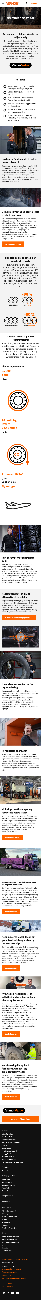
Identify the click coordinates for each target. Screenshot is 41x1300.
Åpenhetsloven (7, 1251)
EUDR (3, 1245)
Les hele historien (12, 837)
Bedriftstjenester (8, 1176)
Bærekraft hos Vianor (9, 1239)
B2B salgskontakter (9, 1214)
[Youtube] (17, 1292)
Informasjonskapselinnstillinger (14, 1278)
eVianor (34, 3)
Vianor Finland (7, 1283)
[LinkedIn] (12, 1293)
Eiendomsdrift (7, 1137)
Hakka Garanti (7, 1171)
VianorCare (6, 1180)
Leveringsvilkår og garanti (11, 1269)
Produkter (5, 1167)
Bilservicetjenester (9, 1185)
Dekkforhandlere (8, 1157)
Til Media (5, 1225)
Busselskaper (6, 1148)
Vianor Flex (6, 1191)
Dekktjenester (7, 1182)
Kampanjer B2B (7, 1196)
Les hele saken (11, 968)
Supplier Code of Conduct (11, 1242)
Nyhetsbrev (6, 1222)
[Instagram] (4, 1293)
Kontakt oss (6, 1207)
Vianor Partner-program (10, 1237)
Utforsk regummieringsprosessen (18, 617)
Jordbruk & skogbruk (9, 1151)
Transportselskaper (9, 1140)
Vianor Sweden (7, 1286)
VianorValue (6, 1188)
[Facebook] (8, 1293)
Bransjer (5, 1130)
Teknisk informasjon (9, 1228)
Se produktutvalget (13, 244)
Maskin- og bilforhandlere (11, 1142)
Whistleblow (6, 1275)
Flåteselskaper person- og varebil (14, 1162)
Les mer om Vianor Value (20, 1119)
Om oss (4, 1233)
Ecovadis (5, 1248)
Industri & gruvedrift (9, 1159)
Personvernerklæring (10, 1272)
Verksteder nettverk (9, 1217)
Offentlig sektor (7, 1134)
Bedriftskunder (7, 1259)
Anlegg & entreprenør (10, 1154)
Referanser (6, 1201)
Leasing (4, 1145)
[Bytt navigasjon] (3, 3)
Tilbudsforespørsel (9, 1211)
